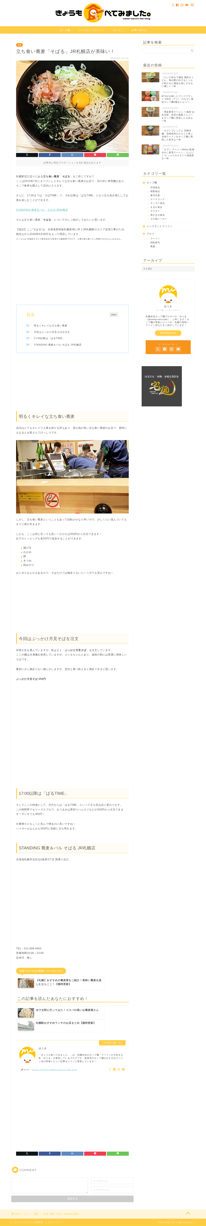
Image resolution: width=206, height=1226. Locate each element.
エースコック (157, 199)
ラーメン (118, 30)
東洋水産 (155, 195)
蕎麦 (19, 45)
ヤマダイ (155, 211)
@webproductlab (158, 319)
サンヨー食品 (157, 203)
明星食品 (155, 191)
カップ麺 (65, 30)
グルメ (150, 233)
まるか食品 (156, 207)
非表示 (114, 315)
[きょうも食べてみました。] (103, 21)
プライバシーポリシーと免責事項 (28, 1222)
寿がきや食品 (157, 215)
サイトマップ (53, 1222)
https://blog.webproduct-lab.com (54, 1069)
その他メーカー (158, 219)
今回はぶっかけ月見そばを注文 (52, 332)
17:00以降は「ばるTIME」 (49, 338)
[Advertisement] (72, 275)
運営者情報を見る (168, 333)
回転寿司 (155, 242)
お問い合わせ (139, 30)
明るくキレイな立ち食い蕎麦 (50, 325)
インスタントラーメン (91, 30)
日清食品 (155, 187)
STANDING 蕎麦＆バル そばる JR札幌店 (42, 210)
